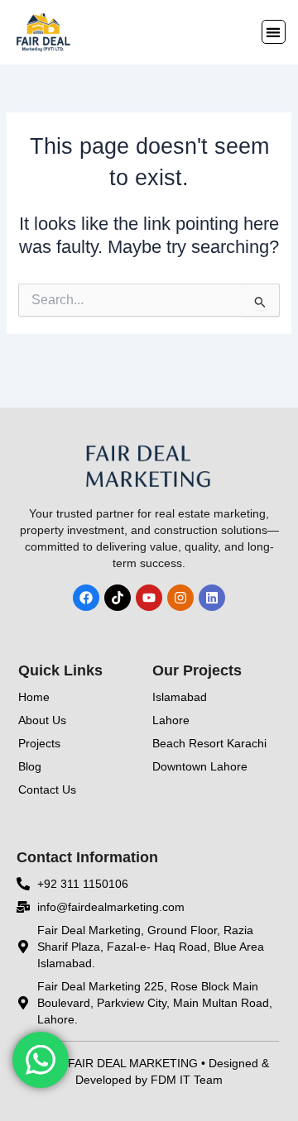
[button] (274, 32)
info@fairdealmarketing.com (111, 906)
